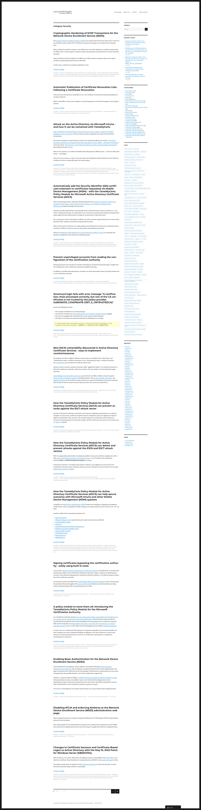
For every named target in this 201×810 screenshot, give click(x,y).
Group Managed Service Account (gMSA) (135, 217)
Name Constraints (112, 644)
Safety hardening (141, 295)
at (76, 458)
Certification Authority (79, 111)
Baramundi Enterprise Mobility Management (83, 170)
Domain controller (71, 335)
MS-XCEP (134, 244)
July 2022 (127, 379)
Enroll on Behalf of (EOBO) (131, 208)
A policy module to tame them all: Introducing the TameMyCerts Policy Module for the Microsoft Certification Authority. (83, 609)
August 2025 (128, 348)
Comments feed (129, 444)
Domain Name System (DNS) (99, 644)
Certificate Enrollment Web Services (134, 125)
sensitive (105, 626)
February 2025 (129, 356)
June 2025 (127, 351)
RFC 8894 (99, 76)
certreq (80, 584)
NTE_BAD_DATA (69, 76)
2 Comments (70, 736)
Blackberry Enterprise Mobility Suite (104, 170)
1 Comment (67, 595)
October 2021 (128, 394)
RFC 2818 (96, 478)
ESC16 (60, 776)
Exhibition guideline (130, 157)
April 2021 (127, 404)
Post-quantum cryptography (132, 255)
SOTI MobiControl (93, 173)
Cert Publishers (136, 174)
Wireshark (112, 76)
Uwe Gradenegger (129, 440)
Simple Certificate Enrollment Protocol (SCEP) (70, 41)
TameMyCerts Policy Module (96, 246)
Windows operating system (132, 122)
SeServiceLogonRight (130, 295)
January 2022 (128, 389)
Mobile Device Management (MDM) (93, 171)
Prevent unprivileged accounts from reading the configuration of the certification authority (85, 258)
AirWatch (68, 170)
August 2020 (128, 417)
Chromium (127, 180)
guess (58, 458)
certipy (97, 281)
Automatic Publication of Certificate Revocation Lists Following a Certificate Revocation (85, 88)
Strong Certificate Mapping (82, 246)
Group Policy (79, 335)
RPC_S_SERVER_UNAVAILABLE (133, 274)
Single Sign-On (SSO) (94, 548)
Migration (137, 239)
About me (127, 12)
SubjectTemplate (129, 306)
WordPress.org (129, 445)
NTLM (107, 696)
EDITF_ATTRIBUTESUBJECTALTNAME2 (63, 283)
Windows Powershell (84, 113)
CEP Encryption (61, 74)
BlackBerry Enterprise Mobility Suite (66, 529)
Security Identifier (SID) (77, 392)
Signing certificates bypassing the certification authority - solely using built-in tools (86, 564)
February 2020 (129, 427)
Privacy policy (143, 12)
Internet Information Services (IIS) (96, 696)
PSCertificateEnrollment (59, 173)
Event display (143, 208)
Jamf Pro (72, 171)
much (72, 458)
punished (112, 626)
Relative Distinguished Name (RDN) (70, 646)
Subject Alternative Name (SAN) (106, 173)
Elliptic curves (128, 206)
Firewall (75, 283)
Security (85, 72)
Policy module (98, 283)
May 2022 (127, 383)
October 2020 (128, 414)
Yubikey (55, 336)
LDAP (126, 236)
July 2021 (127, 399)
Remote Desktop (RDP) (130, 269)
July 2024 (127, 361)
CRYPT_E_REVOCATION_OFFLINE (133, 185)
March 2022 (128, 386)
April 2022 (127, 384)
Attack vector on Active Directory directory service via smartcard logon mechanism (91, 145)
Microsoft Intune (79, 171)
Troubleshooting (84, 333)
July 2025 (127, 350)
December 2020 (129, 411)
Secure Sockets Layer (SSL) (131, 284)
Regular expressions (71, 173)
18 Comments (83, 648)
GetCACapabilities (94, 74)
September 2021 (129, 396)
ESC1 (70, 147)
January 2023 (128, 371)
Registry (95, 76)
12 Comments (63, 779)
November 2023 (129, 365)
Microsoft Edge (133, 236)
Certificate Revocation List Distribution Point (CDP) (134, 171)
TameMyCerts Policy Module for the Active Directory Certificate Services (81, 232)
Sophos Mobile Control (59, 246)
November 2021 (129, 393)
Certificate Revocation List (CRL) (133, 168)
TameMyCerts (102, 168)
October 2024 (128, 360)
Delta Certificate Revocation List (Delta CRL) (68, 113)
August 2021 (128, 398)
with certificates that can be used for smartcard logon (89, 314)
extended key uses (61, 362)
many (79, 458)
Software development (131, 115)
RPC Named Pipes (112, 283)
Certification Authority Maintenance (134, 134)
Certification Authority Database (93, 111)
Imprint (134, 12)
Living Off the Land (89, 283)
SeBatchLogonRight (134, 277)
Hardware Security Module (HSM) (108, 74)
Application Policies (59, 380)
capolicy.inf (132, 162)
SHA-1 (107, 76)
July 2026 (127, 346)
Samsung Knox (81, 173)
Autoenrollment (141, 157)
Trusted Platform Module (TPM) (132, 314)
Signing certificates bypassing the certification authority (80, 570)
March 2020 (128, 426)
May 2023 (127, 368)
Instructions (86, 458)
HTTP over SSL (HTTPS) (139, 225)
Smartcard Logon (113, 335)
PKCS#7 (76, 76)
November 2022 (129, 374)
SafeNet (144, 274)
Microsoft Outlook (129, 239)
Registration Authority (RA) (85, 76)
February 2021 (128, 407)
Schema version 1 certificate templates (65, 378)
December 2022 (129, 373)
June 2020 (127, 421)
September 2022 (129, 378)
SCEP (104, 76)
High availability (129, 99)
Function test (128, 96)
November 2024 (129, 358)
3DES (98, 72)
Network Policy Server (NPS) (111, 776)
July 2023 (127, 366)
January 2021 (128, 409)
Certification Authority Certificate (133, 334)
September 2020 (129, 416)
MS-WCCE (105, 171)
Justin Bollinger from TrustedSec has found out (68, 376)
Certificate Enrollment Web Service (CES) (135, 329)
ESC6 (81, 478)
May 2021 (127, 403)
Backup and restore (130, 112)
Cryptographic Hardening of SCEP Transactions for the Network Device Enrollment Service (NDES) (85, 34)
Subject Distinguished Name (84, 550)
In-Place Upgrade (129, 228)
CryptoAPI (67, 74)
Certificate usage (91, 72)
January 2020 (128, 429)
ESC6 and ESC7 (63, 469)
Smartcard (76, 333)
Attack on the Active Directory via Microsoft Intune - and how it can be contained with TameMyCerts (84, 125)
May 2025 (127, 353)
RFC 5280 (127, 272)
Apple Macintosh (129, 154)
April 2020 (127, 424)
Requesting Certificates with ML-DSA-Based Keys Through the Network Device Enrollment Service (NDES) (135, 42)
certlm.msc (127, 174)
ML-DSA (144, 239)
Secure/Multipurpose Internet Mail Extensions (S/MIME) (133, 281)
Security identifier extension (103, 378)
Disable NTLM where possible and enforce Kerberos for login (98, 677)
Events (127, 94)
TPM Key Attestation (130, 311)
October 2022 (128, 376)
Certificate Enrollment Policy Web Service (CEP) (135, 326)
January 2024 (128, 363)
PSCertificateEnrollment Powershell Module (90, 581)
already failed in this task (79, 623)
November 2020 (129, 412)
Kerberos (108, 734)
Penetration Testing (66, 168)
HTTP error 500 (128, 225)
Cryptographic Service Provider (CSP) (80, 74)
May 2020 (127, 422)
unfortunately (66, 458)
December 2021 (129, 391)
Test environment (129, 119)
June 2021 (127, 401)
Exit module (136, 211)
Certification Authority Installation (134, 132)
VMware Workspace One (110, 246)
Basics (127, 97)
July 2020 (127, 419)
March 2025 (128, 355)
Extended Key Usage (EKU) (131, 214)
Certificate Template (70, 174)
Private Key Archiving (130, 258)
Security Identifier (65, 777)
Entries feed (128, 442)
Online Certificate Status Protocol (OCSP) (135, 102)
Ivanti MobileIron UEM (64, 171)
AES (102, 72)
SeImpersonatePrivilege (131, 289)
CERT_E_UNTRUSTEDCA (59, 335)
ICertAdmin (81, 283)
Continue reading (58, 69)
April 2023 (127, 370)
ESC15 (110, 390)
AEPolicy (101, 333)
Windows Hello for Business (132, 317)
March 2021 (128, 406)
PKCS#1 (126, 252)
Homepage (117, 12)
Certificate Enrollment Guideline (133, 322)
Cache (105, 333)
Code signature (129, 92)
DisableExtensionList (130, 197)
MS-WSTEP (127, 244)
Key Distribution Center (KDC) (90, 335)
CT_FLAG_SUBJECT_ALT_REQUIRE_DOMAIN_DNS (137, 188)
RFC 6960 (133, 272)
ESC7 (84, 478)
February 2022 (129, 388)
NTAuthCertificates (103, 335)
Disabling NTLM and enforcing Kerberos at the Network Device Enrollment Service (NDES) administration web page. (86, 710)
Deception (106, 281)
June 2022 (127, 381)
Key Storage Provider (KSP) (137, 233)
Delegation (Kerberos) (130, 191)
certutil (101, 281)
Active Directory (64, 242)
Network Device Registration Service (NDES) (71, 72)
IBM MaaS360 (59, 537)
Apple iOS (143, 151)
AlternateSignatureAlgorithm (132, 151)
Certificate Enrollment (130, 165)
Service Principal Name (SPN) (132, 292)
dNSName (89, 644)
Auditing (137, 154)
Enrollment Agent (138, 206)
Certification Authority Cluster (132, 129)
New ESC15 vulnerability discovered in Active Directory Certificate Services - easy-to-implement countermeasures (85, 350)
